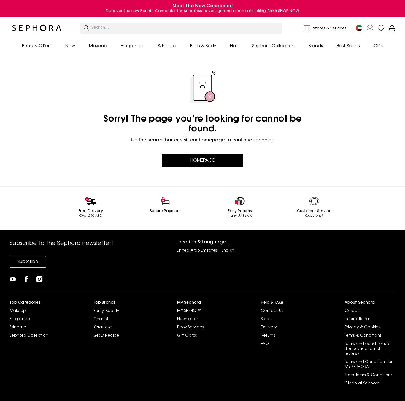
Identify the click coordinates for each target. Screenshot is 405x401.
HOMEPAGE (202, 160)
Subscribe (27, 262)
